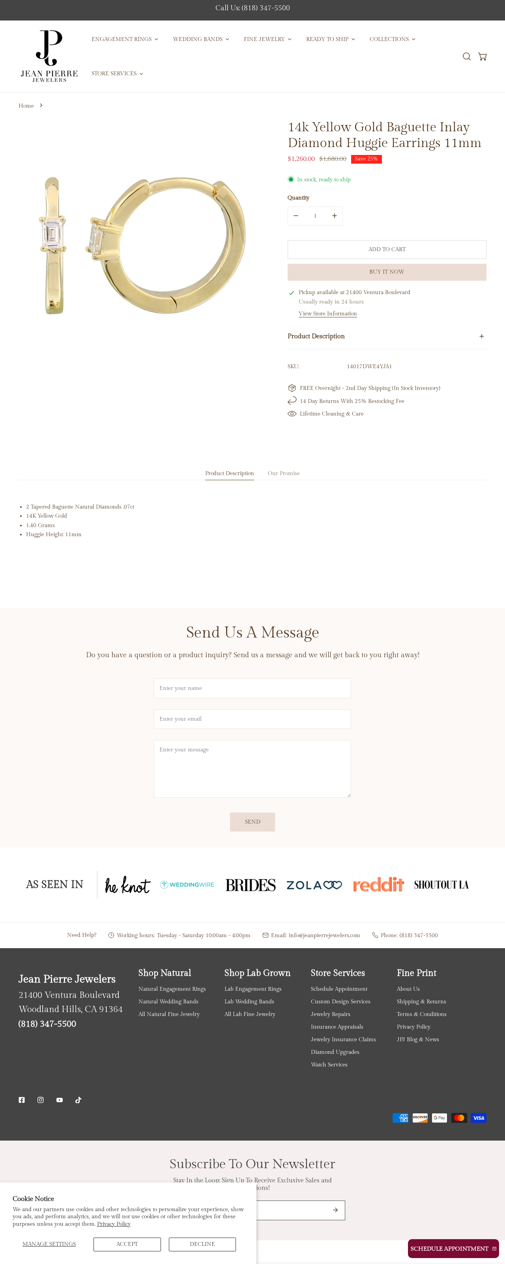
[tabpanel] (252, 520)
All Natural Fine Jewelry (169, 1014)
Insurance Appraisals (337, 1027)
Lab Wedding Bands (249, 1001)
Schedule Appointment (339, 989)
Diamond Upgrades (335, 1052)
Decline (202, 1244)
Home (26, 106)
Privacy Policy (114, 1224)
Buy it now (386, 271)
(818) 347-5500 (419, 935)
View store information (328, 314)
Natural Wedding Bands (168, 1001)
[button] (483, 56)
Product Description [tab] (229, 473)
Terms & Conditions (422, 1014)
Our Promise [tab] (284, 473)
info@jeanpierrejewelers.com (324, 935)
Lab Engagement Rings (253, 989)
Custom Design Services (340, 1001)
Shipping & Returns (421, 1001)
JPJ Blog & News (418, 1039)
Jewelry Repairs (330, 1014)
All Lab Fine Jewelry (249, 1014)
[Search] (466, 56)
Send (252, 821)
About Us (408, 989)
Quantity (298, 197)
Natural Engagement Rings (172, 989)
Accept (127, 1244)
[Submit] (335, 1210)
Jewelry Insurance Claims (343, 1039)
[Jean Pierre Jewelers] (49, 56)
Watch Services (329, 1064)
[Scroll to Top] (491, 1222)
